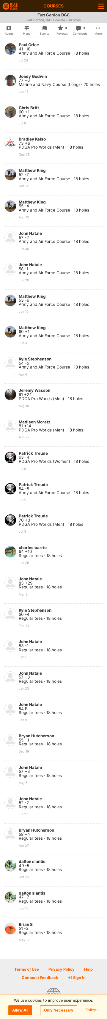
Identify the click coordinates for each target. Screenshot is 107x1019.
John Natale (30, 233)
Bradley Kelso (32, 139)
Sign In (79, 977)
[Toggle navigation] (101, 6)
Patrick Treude (33, 453)
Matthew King (32, 170)
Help (88, 969)
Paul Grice (29, 44)
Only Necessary (58, 1010)
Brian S (26, 924)
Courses (53, 5)
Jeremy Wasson (34, 390)
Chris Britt (29, 107)
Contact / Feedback (40, 977)
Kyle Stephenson (35, 359)
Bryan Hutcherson (36, 735)
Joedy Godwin (33, 76)
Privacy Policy (61, 969)
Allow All (20, 1010)
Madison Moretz (35, 422)
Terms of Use (26, 969)
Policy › (92, 1010)
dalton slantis (32, 861)
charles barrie (33, 547)
